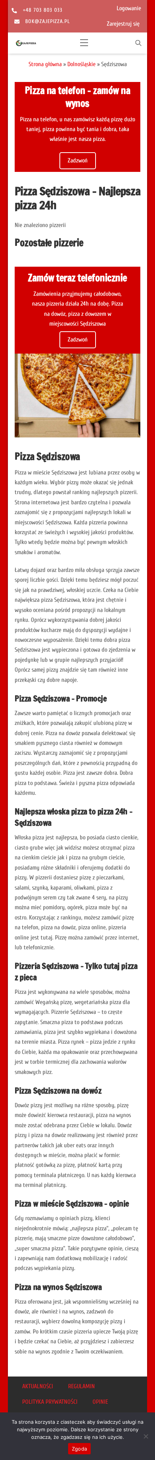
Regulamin (81, 1386)
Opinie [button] (100, 1401)
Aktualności (37, 1386)
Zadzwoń (78, 160)
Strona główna (45, 64)
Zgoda (79, 1449)
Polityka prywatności (50, 1401)
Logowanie (129, 8)
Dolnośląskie (81, 64)
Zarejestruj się (123, 23)
